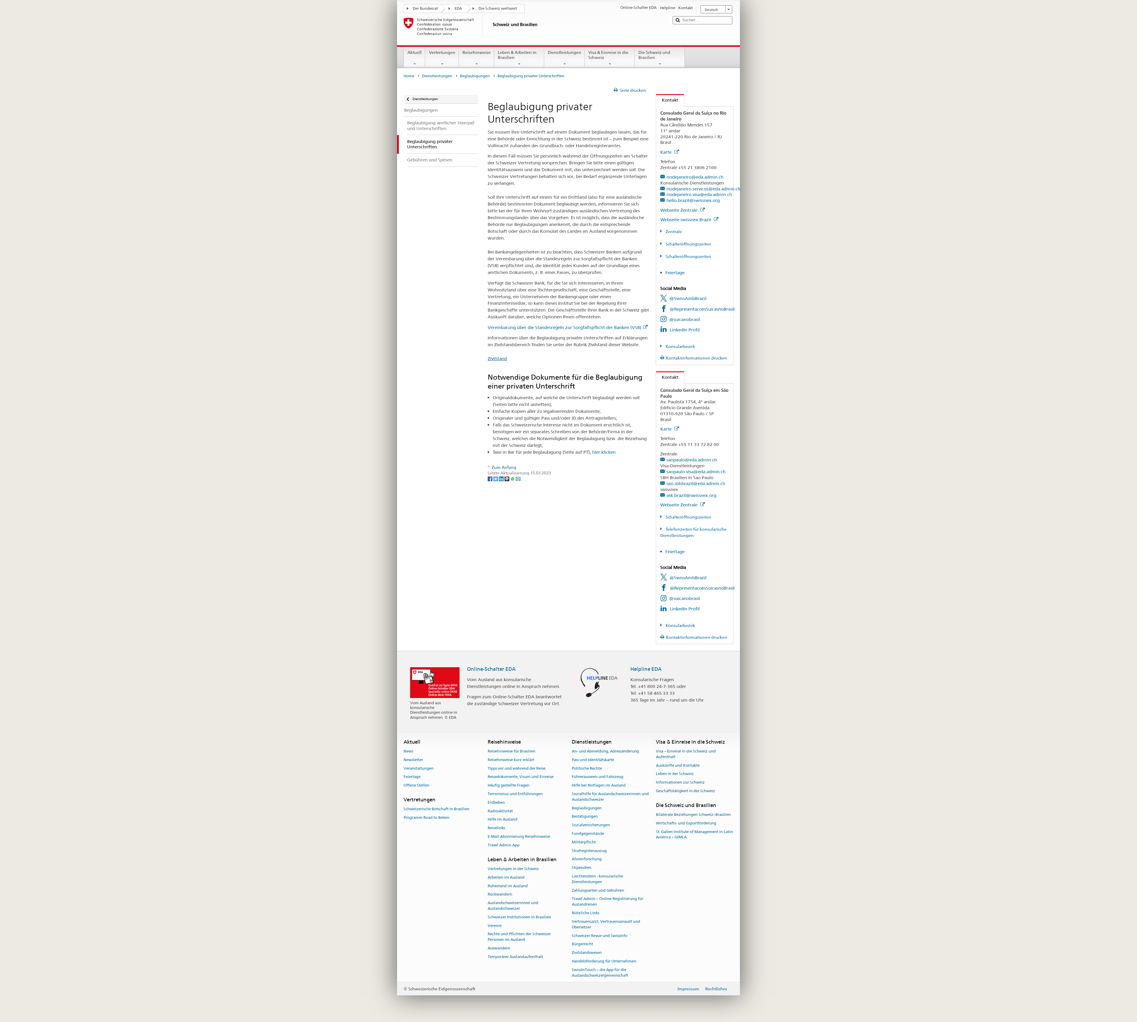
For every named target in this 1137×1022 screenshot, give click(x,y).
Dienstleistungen (564, 52)
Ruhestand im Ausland (508, 886)
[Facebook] (490, 478)
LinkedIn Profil (685, 330)
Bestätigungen (585, 816)
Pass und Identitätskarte (593, 760)
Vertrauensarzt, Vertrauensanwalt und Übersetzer (606, 924)
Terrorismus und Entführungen (515, 794)
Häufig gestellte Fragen (508, 785)
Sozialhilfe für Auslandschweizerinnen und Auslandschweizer (610, 797)
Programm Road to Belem (426, 817)
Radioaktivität (500, 811)
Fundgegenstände (588, 833)
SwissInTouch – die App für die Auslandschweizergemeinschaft (600, 973)
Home (409, 76)
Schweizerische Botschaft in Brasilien (436, 809)
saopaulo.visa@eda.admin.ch (696, 471)
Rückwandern (500, 894)
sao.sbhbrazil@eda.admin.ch (696, 483)
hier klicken (604, 452)
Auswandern (499, 948)
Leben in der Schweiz (675, 774)
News (408, 751)
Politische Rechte (587, 768)
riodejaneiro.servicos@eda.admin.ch (703, 189)
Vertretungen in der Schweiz (513, 869)
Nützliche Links (585, 913)
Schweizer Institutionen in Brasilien (519, 917)
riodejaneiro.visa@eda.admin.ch (699, 194)
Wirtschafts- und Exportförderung (686, 823)
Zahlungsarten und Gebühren (598, 890)
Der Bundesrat (425, 8)
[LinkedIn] (502, 478)
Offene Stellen (416, 785)
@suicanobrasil (684, 319)
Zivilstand (497, 358)
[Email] (518, 478)
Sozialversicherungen (591, 825)
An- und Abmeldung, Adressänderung (605, 751)
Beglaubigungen (475, 76)
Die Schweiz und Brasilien (654, 55)
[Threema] (507, 478)
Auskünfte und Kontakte (678, 765)
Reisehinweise (476, 52)
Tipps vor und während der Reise (516, 768)
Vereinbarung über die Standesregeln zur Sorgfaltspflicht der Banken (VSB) (564, 327)
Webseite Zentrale (679, 210)
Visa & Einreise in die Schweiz (608, 55)
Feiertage (675, 272)
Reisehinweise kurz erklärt (511, 760)
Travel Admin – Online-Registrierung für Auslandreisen (607, 902)
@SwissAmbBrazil (687, 298)
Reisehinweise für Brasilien (511, 751)
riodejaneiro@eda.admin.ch (695, 177)
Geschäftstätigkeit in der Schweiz (685, 791)
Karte (666, 152)
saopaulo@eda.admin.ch (692, 460)
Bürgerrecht (582, 944)
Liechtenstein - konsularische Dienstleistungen (597, 879)
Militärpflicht (584, 842)
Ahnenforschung (587, 859)
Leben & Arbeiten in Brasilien (517, 55)
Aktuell (414, 52)
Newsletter (413, 760)
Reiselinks (496, 828)
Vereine (495, 925)
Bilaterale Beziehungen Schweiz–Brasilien (693, 814)
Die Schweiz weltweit (497, 8)
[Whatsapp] (513, 478)
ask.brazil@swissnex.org (691, 495)
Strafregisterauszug (589, 850)
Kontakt (667, 100)
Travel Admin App (504, 845)
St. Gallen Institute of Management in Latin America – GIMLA (694, 835)
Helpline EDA (645, 669)
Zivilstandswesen (587, 952)
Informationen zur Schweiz (680, 782)
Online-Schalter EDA (491, 669)
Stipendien (581, 868)
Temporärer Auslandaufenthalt (515, 956)
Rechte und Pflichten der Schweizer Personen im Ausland (519, 937)
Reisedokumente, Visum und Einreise (520, 777)
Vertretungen (442, 52)
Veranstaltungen (418, 768)
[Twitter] (496, 478)
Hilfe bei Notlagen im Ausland (599, 785)
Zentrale (673, 231)
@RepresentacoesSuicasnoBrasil (702, 309)
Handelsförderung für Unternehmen (604, 961)
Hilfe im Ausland (502, 819)
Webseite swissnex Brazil (686, 219)
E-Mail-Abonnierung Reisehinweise (519, 836)
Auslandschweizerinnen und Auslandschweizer (513, 906)
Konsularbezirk (680, 346)
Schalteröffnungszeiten (688, 244)
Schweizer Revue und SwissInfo (599, 935)
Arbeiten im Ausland (506, 877)
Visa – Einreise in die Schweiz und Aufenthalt (686, 754)
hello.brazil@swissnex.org (693, 200)
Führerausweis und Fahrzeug (597, 777)
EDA (458, 8)
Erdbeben (496, 802)
